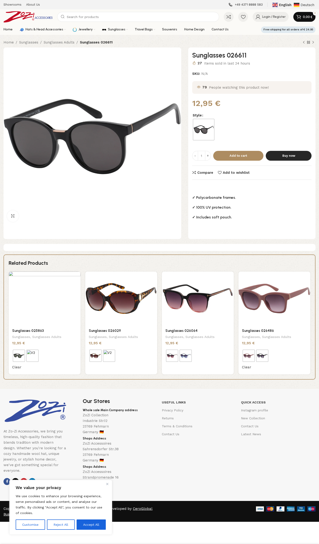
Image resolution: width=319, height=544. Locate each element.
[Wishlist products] (243, 17)
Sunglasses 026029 (105, 331)
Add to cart (238, 155)
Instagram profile (254, 410)
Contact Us (170, 434)
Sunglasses (28, 42)
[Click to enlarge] (13, 216)
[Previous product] (303, 42)
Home (9, 42)
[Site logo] (28, 17)
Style (197, 115)
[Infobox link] (246, 5)
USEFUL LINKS (174, 402)
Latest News (251, 434)
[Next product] (313, 42)
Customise (30, 524)
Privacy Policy (172, 410)
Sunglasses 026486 (258, 331)
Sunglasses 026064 (181, 331)
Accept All (91, 524)
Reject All (60, 524)
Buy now (288, 155)
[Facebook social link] (7, 481)
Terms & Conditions (177, 426)
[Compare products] (228, 17)
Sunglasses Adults (59, 42)
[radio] (203, 129)
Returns (168, 418)
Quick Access (253, 402)
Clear (16, 367)
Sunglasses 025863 (28, 331)
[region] (60, 507)
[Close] (107, 484)
